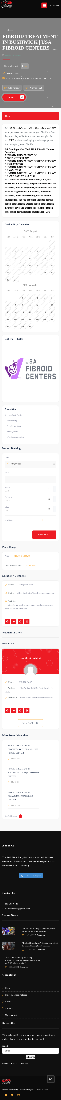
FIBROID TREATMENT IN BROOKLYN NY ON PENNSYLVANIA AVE (30, 175)
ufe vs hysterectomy (25, 195)
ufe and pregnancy (25, 187)
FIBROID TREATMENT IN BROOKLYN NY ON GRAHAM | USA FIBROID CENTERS (23, 749)
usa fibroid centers (13, 55)
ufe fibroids (41, 187)
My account (11, 1015)
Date (7, 457)
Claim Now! (31, 565)
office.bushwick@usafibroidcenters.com (28, 78)
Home (8, 116)
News (14, 1064)
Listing (24, 1064)
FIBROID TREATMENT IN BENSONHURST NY (20, 157)
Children (8, 497)
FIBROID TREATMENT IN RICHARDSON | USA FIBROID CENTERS (20, 796)
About (8, 1001)
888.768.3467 (25, 682)
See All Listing (11, 816)
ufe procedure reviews (41, 183)
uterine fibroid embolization (26, 179)
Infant (7, 507)
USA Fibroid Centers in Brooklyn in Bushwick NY (32, 128)
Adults (7, 487)
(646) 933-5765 (12, 73)
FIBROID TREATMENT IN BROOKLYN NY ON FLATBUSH (30, 163)
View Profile (28, 723)
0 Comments (40, 935)
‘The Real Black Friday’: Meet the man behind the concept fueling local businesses (40, 944)
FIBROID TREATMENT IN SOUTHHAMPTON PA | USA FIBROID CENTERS (23, 772)
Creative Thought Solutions (30, 1090)
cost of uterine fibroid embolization (27, 212)
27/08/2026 (16, 464)
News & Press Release (16, 995)
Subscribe (30, 1057)
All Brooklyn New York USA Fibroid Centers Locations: (29, 151)
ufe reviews (33, 191)
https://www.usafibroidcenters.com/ (36, 697)
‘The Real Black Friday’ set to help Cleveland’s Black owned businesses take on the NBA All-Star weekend (22, 960)
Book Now (43, 534)
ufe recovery (22, 183)
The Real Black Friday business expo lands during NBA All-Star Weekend (39, 929)
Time (7, 472)
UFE (11, 140)
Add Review (14, 88)
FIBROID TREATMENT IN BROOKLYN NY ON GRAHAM (30, 169)
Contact (9, 1008)
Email (5, 1046)
